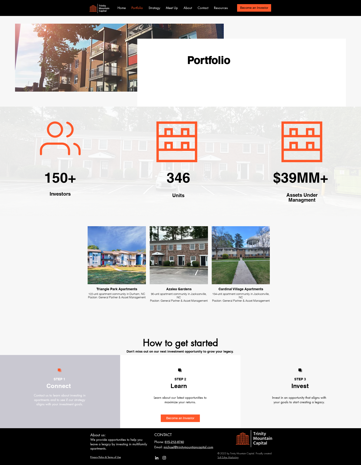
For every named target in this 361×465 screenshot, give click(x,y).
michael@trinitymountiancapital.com (188, 447)
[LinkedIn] (156, 457)
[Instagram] (164, 457)
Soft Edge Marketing (228, 457)
